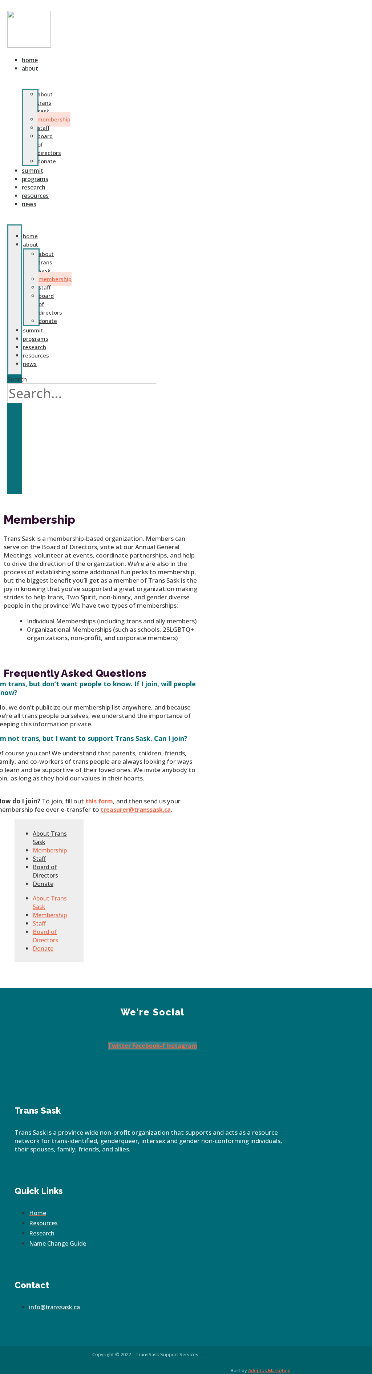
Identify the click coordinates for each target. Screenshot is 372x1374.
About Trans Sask (45, 103)
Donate (48, 320)
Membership (53, 119)
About (30, 68)
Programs (35, 338)
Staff (43, 127)
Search (17, 379)
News (29, 204)
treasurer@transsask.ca (136, 810)
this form (99, 801)
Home (30, 236)
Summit (33, 330)
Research (34, 347)
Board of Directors (45, 871)
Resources (36, 355)
